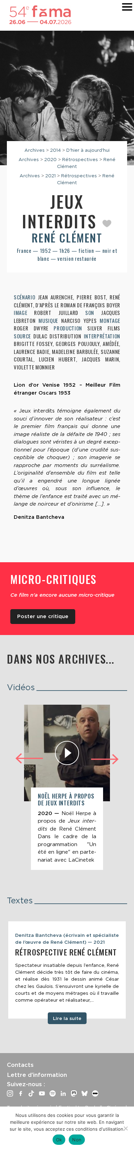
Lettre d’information (37, 1074)
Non (76, 1139)
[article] (67, 787)
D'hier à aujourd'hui (88, 150)
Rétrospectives (80, 159)
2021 (50, 175)
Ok (59, 1139)
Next (105, 760)
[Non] (125, 1128)
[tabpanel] (67, 970)
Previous (29, 758)
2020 (50, 159)
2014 (55, 150)
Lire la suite (67, 1018)
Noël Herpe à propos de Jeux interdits (66, 799)
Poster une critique (42, 616)
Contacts (20, 1064)
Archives (34, 150)
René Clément (67, 237)
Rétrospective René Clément (66, 952)
